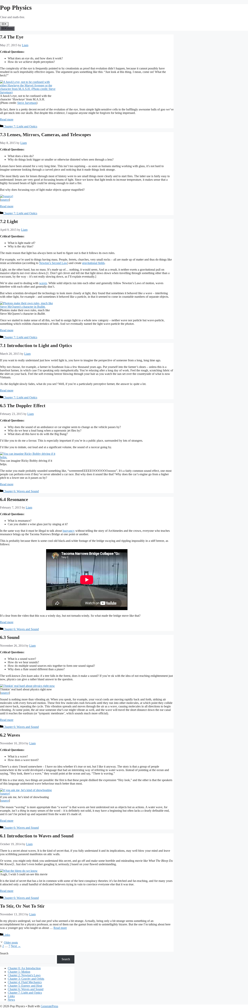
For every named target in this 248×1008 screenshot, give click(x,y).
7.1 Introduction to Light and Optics (36, 345)
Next (16, 946)
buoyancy (69, 530)
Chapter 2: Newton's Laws (24, 975)
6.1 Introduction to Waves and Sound (36, 835)
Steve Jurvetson (26, 102)
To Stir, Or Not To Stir (22, 906)
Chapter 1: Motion (19, 971)
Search (4, 953)
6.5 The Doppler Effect (22, 405)
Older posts (11, 942)
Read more (6, 119)
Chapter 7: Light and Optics (20, 126)
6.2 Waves (10, 735)
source (5, 199)
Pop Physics (16, 7)
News (11, 999)
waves (43, 283)
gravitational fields (93, 263)
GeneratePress (49, 1006)
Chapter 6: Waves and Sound (21, 491)
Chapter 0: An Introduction (24, 968)
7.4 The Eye (11, 36)
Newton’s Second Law (53, 263)
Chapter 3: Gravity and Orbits (26, 978)
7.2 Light (9, 221)
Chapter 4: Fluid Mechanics (25, 982)
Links (6, 934)
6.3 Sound (9, 637)
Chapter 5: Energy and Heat (25, 985)
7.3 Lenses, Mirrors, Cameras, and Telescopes (45, 134)
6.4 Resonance (14, 499)
